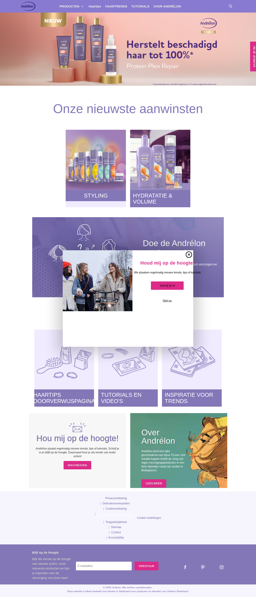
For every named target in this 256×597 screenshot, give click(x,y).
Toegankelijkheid (116, 522)
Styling (96, 196)
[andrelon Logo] (28, 6)
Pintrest (200, 567)
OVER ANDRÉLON (167, 6)
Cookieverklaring (116, 508)
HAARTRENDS (116, 6)
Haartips (95, 6)
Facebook (183, 567)
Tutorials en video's (121, 398)
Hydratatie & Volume (152, 199)
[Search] (230, 6)
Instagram (219, 567)
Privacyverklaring (116, 498)
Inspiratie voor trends (189, 398)
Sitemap (116, 527)
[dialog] (128, 298)
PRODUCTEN (69, 6)
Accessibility (116, 537)
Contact (116, 532)
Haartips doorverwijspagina (64, 398)
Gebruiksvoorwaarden (116, 503)
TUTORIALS (140, 6)
